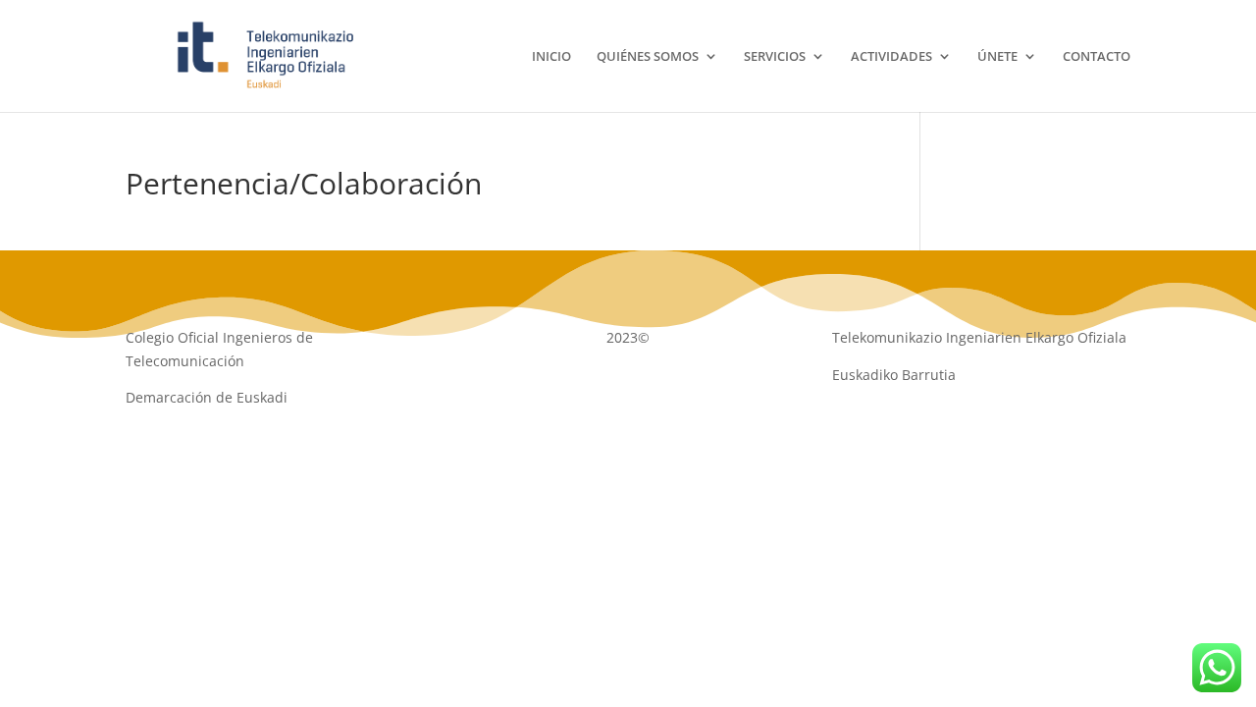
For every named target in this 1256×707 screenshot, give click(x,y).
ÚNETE (997, 57)
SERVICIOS (775, 57)
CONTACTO (1096, 57)
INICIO (551, 57)
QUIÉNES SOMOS (648, 57)
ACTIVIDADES (891, 57)
